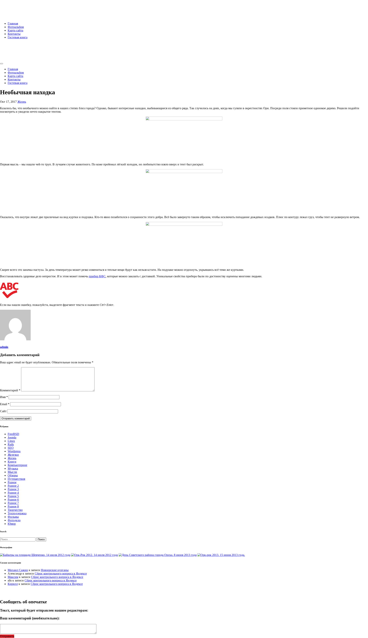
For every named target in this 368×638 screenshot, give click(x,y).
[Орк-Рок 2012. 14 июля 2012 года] (94, 555)
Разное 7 (13, 503)
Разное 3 (13, 489)
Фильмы (13, 516)
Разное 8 (13, 506)
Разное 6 (13, 499)
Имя (4, 397)
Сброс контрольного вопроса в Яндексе (61, 573)
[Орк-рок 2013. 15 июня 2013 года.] (221, 555)
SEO (11, 447)
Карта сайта (15, 30)
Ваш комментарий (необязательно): (30, 618)
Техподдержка (17, 513)
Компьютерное (17, 465)
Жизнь (21, 101)
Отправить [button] (7, 636)
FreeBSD (13, 434)
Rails (11, 444)
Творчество (15, 510)
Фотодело (14, 520)
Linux (11, 441)
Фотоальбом (16, 27)
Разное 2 (13, 485)
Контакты (14, 33)
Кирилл (13, 583)
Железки (13, 454)
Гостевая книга (17, 37)
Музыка (13, 468)
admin (4, 347)
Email (4, 404)
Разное (12, 482)
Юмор (12, 523)
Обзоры (13, 475)
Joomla (12, 437)
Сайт (3, 411)
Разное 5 (13, 496)
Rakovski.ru (16, 7)
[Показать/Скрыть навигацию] (1, 63)
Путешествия (16, 478)
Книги (12, 461)
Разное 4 (13, 492)
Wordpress (14, 451)
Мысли (12, 472)
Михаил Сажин (18, 570)
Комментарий (10, 390)
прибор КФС (97, 276)
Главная (13, 23)
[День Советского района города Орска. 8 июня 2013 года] (158, 555)
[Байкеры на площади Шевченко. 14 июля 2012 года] (35, 555)
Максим (13, 577)
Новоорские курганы (55, 570)
